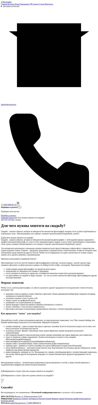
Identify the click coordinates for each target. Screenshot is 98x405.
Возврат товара (58, 399)
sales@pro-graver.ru (17, 403)
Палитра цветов (7, 401)
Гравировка (24, 4)
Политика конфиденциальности (78, 399)
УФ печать (34, 4)
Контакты (49, 4)
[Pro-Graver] (6, 2)
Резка (17, 4)
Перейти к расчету (8, 216)
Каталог (11, 4)
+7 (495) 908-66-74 (33, 403)
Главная (4, 4)
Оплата (48, 399)
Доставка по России (11, 6)
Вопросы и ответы (20, 399)
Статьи (42, 4)
